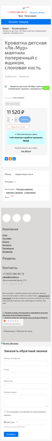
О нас (4, 235)
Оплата (5, 241)
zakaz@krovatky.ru (10, 277)
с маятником (30, 192)
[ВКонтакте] (6, 158)
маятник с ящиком (14, 192)
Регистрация (30, 15)
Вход (21, 15)
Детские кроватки (24, 189)
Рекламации (8, 248)
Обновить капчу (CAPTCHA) (14, 426)
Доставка (6, 238)
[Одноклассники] (10, 158)
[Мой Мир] (14, 158)
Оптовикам (7, 251)
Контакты (6, 245)
